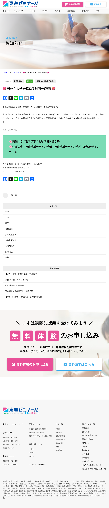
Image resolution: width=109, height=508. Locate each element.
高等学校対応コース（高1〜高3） (41, 436)
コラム (85, 446)
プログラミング (8, 448)
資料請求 (97, 4)
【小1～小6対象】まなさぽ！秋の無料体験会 (24, 297)
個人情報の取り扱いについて (94, 469)
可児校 (8, 223)
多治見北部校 (10, 234)
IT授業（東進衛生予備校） (38, 429)
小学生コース (8, 433)
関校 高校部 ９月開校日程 (16, 280)
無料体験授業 (74, 4)
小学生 (31, 449)
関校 (7, 257)
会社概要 (85, 454)
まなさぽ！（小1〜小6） (11, 444)
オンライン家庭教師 (37, 464)
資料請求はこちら (81, 364)
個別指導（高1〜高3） (37, 433)
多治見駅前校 (10, 240)
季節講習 (85, 428)
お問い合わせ (87, 461)
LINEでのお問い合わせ (91, 465)
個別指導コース (35, 444)
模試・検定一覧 (88, 424)
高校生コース (34, 424)
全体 (7, 217)
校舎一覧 (59, 424)
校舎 (98, 11)
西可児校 (9, 252)
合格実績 (85, 432)
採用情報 (85, 458)
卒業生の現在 (87, 439)
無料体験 (85, 450)
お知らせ (85, 443)
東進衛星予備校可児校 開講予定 (19, 291)
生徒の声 (85, 11)
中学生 (31, 453)
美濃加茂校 (9, 246)
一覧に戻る (14, 195)
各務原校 (9, 229)
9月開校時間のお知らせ (15, 285)
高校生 (31, 456)
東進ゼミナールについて (13, 11)
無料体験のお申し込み (32, 364)
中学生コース (8, 456)
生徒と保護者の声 (89, 435)
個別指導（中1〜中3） (11, 465)
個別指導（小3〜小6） (11, 441)
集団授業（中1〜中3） (11, 461)
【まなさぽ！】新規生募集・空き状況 (21, 274)
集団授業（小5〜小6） (11, 437)
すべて (8, 212)
